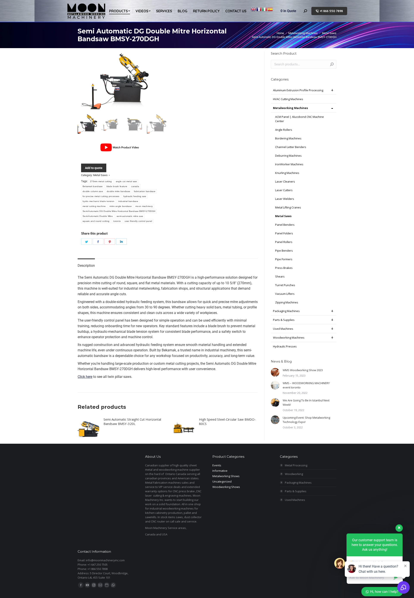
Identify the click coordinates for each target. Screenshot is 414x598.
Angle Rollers (283, 130)
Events (216, 465)
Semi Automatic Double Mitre (98, 216)
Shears (280, 276)
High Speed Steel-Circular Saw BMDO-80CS (227, 421)
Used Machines (283, 329)
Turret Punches (285, 285)
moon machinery (144, 206)
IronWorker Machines (289, 164)
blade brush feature (117, 186)
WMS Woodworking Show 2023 (303, 370)
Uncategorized (222, 481)
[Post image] (275, 372)
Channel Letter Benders (290, 147)
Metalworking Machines (290, 108)
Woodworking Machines (288, 337)
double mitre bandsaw (118, 191)
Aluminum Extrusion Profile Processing (298, 90)
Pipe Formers (283, 259)
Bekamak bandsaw (93, 186)
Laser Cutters (284, 190)
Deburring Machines (288, 156)
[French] (259, 9)
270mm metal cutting (101, 181)
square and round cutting (96, 221)
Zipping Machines (286, 302)
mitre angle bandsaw (121, 206)
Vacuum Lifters (285, 294)
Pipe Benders (284, 250)
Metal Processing (296, 465)
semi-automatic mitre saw (130, 216)
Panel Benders (285, 225)
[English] (253, 9)
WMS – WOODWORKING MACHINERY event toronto (306, 385)
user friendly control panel (138, 221)
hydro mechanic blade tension (98, 201)
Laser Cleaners (285, 181)
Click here (85, 377)
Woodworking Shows (226, 487)
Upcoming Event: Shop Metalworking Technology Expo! (306, 420)
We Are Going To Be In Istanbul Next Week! (306, 402)
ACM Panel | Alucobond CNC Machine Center (299, 119)
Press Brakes (284, 268)
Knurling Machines (287, 173)
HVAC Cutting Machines (288, 99)
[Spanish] (270, 9)
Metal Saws (100, 175)
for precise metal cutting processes (101, 196)
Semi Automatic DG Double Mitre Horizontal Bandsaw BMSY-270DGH (119, 211)
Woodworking (294, 474)
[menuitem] (119, 10)
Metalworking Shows (226, 476)
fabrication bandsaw (144, 191)
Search (332, 64)
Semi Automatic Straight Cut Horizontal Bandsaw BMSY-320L (132, 421)
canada (135, 186)
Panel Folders (284, 233)
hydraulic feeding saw (134, 196)
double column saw (93, 191)
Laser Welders (284, 199)
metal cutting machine (94, 206)
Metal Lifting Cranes (288, 207)
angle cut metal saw (126, 181)
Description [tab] (86, 265)
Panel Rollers (283, 242)
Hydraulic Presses (285, 346)
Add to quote (93, 168)
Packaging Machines (286, 311)
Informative (219, 471)
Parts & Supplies (284, 320)
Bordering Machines (288, 138)
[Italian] (265, 9)
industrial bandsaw (128, 201)
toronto (117, 221)
